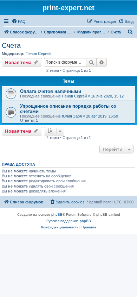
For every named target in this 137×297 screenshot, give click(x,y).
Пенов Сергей (38, 53)
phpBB (57, 214)
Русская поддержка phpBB (68, 221)
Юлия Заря (72, 116)
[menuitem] (19, 21)
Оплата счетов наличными (50, 91)
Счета (11, 45)
